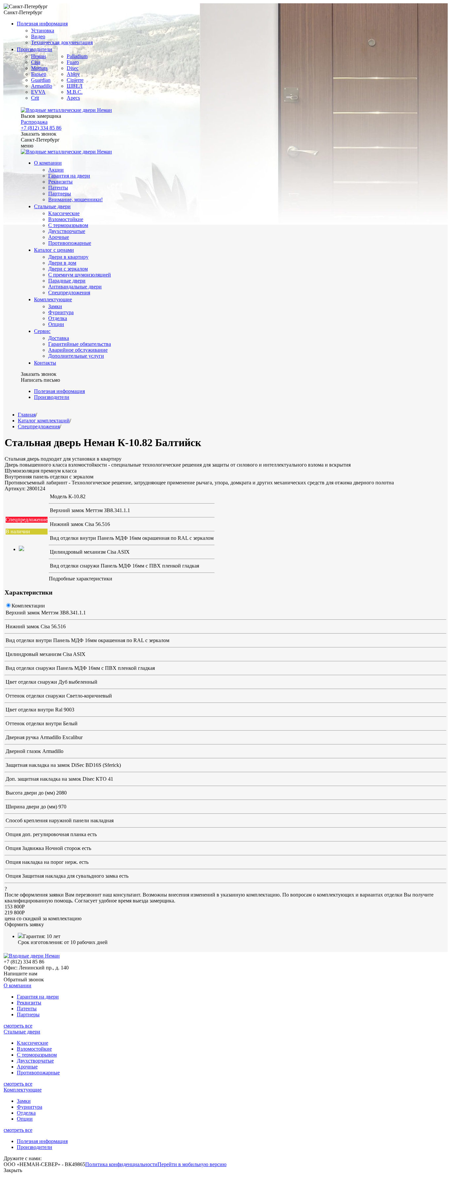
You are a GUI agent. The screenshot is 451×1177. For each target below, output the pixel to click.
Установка (42, 30)
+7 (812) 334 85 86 (41, 128)
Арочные (58, 237)
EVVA (38, 92)
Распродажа (34, 122)
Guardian (41, 80)
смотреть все (18, 1026)
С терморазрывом (68, 225)
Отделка (57, 318)
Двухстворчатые (66, 231)
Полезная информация (42, 23)
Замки (55, 306)
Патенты (58, 187)
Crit (35, 98)
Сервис (42, 331)
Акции (56, 170)
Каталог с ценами (54, 250)
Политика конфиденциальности (121, 1164)
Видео (38, 36)
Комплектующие (53, 299)
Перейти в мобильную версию (191, 1164)
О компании (48, 163)
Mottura (39, 68)
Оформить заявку (24, 924)
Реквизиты (60, 181)
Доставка (58, 338)
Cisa (35, 62)
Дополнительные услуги (76, 356)
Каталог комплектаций (44, 420)
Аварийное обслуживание (78, 350)
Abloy (73, 74)
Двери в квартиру (68, 257)
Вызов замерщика (41, 116)
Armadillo (41, 86)
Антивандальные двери (75, 286)
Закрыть (13, 1170)
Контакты (45, 363)
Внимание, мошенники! (75, 199)
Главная (27, 414)
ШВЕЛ (75, 86)
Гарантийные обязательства (79, 344)
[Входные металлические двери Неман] (66, 110)
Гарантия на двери (69, 176)
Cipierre (75, 80)
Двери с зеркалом (68, 269)
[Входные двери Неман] (32, 956)
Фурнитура (61, 312)
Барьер (38, 74)
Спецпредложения (69, 292)
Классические (64, 213)
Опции (56, 324)
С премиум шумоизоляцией (79, 275)
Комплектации (28, 605)
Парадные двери (67, 280)
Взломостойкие (65, 219)
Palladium (77, 56)
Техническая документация (62, 42)
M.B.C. (75, 92)
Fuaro (73, 62)
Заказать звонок (38, 134)
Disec (73, 68)
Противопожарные (69, 243)
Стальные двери (52, 206)
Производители (34, 49)
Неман (38, 56)
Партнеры (59, 193)
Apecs (73, 98)
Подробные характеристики (80, 578)
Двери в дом (62, 263)
